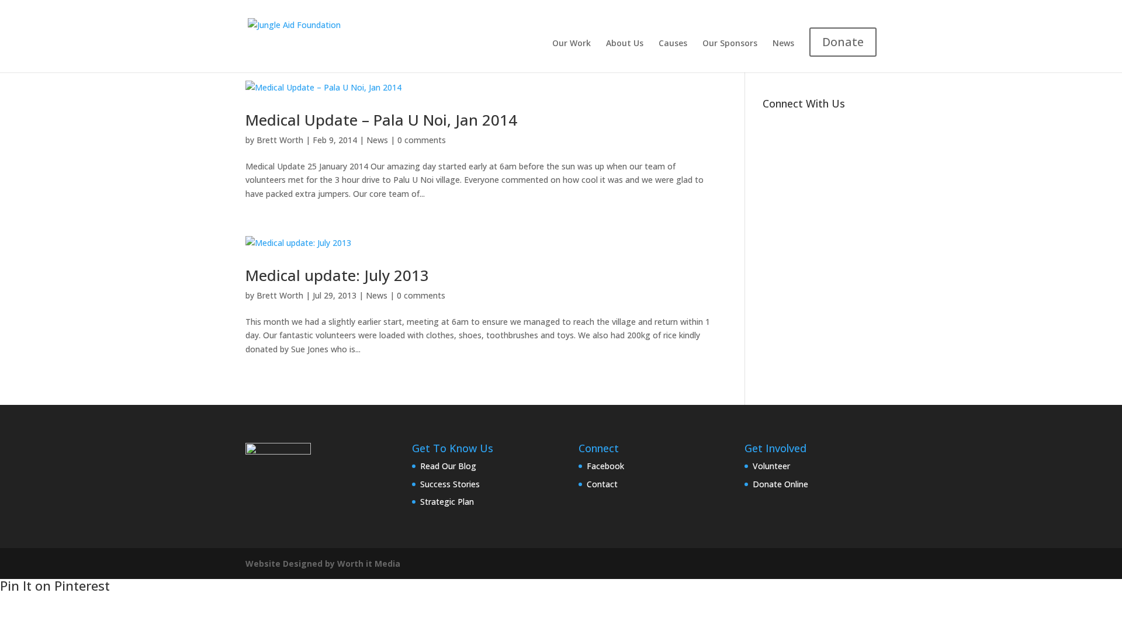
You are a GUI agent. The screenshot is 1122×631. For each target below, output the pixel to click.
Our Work (571, 43)
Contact (602, 484)
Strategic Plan (447, 501)
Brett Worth (280, 139)
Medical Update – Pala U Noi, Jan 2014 (381, 119)
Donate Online (780, 484)
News (783, 43)
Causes (673, 43)
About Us (624, 43)
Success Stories (450, 484)
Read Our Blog (448, 465)
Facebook (605, 465)
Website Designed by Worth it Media (322, 563)
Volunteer (771, 465)
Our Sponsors (729, 43)
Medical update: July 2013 (337, 275)
